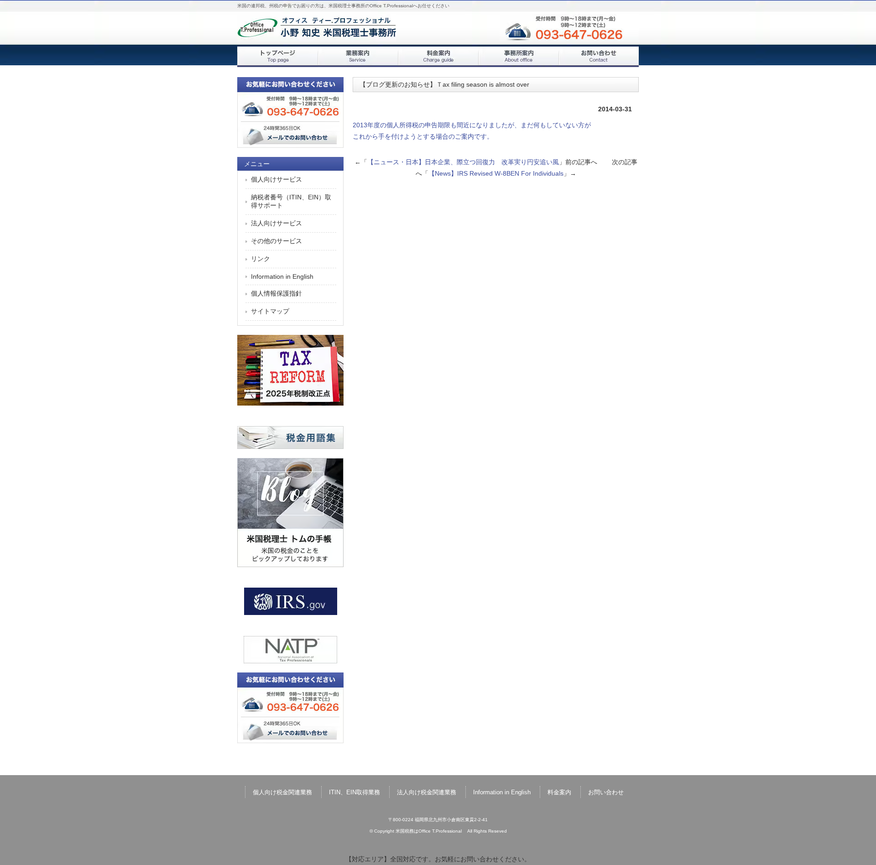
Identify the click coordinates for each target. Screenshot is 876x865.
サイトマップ (270, 311)
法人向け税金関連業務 (426, 792)
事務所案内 (518, 57)
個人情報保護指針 (276, 293)
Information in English (282, 276)
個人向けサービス (276, 179)
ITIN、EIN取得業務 (354, 792)
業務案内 (358, 57)
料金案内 (438, 57)
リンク (260, 258)
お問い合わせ (598, 57)
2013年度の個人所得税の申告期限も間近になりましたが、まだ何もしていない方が (472, 125)
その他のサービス (276, 241)
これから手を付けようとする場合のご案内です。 (423, 136)
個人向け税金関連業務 (282, 792)
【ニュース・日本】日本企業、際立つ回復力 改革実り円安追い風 (463, 162)
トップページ (277, 57)
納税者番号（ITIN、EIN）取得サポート (291, 201)
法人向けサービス (276, 223)
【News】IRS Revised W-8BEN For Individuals (495, 173)
